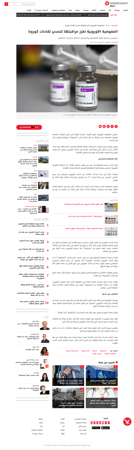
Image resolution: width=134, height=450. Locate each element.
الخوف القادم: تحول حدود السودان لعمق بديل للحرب (31, 241)
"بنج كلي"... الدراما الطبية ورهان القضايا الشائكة (32, 285)
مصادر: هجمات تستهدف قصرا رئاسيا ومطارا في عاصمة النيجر (28, 149)
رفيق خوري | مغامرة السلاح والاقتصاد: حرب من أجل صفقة (30, 294)
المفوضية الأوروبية (110, 354)
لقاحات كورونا (85, 351)
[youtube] (100, 422)
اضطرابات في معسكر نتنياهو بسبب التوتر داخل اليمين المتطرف (28, 187)
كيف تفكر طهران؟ (32, 349)
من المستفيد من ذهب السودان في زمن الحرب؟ (31, 250)
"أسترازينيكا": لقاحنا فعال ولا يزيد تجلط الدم (86, 216)
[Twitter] (106, 422)
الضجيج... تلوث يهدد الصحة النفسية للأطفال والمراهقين (70, 404)
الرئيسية (114, 25)
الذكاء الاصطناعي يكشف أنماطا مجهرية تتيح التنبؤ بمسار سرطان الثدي (103, 402)
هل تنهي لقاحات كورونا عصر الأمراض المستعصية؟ (83, 204)
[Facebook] (109, 422)
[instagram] (103, 422)
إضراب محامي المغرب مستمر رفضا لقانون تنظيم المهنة (32, 302)
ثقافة (94, 10)
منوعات (86, 10)
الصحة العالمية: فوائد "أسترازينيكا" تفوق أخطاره (84, 228)
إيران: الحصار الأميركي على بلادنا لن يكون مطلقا (31, 233)
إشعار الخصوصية (81, 422)
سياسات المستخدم (80, 419)
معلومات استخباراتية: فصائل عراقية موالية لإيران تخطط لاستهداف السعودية (31, 276)
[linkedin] (97, 422)
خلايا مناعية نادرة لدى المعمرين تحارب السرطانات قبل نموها (69, 382)
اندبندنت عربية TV (41, 10)
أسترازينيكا (103, 351)
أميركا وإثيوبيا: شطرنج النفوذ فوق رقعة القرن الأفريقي (31, 266)
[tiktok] (94, 422)
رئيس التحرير (82, 426)
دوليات (35, 145)
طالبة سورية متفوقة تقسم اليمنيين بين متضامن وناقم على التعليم (31, 224)
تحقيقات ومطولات (58, 10)
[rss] (92, 422)
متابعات (35, 157)
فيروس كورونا (97, 354)
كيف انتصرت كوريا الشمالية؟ (28, 375)
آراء (109, 10)
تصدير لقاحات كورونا (72, 351)
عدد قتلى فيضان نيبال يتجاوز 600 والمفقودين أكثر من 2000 (31, 15)
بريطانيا (94, 351)
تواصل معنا (82, 430)
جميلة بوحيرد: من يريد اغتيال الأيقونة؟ (28, 389)
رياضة (77, 10)
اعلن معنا (83, 433)
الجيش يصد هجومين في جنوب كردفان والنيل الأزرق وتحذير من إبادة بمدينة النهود (27, 162)
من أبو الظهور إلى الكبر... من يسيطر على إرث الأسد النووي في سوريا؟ (30, 258)
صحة (70, 10)
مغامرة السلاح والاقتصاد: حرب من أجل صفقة (28, 324)
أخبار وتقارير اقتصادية (31, 206)
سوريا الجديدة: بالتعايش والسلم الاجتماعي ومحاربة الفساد (27, 363)
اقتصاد (102, 10)
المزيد (29, 10)
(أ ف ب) (115, 42)
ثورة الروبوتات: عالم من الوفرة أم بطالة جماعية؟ (28, 337)
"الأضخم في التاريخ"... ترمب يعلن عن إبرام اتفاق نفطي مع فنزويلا (72, 15)
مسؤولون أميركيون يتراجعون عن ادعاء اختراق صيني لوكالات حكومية (28, 175)
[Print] (100, 126)
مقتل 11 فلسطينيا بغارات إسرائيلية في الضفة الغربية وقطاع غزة (27, 199)
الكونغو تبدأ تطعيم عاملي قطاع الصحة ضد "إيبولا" (103, 382)
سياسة (117, 10)
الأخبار (125, 10)
